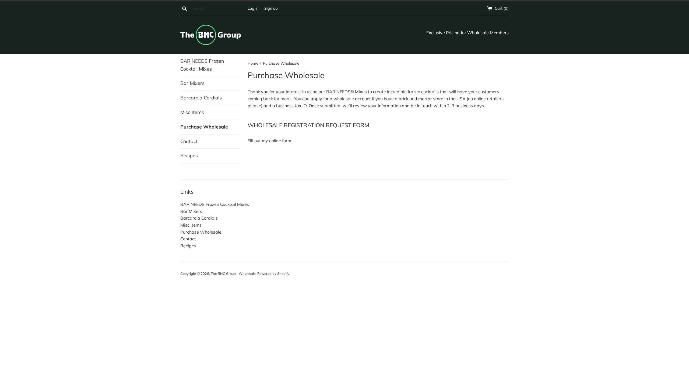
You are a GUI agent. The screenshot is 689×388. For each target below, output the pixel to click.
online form (280, 140)
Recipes (189, 156)
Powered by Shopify (273, 273)
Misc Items (192, 112)
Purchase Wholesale (204, 127)
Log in (253, 8)
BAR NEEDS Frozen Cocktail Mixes (202, 65)
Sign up (271, 8)
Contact (189, 141)
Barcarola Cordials (201, 98)
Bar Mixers (192, 83)
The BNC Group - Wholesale (233, 273)
